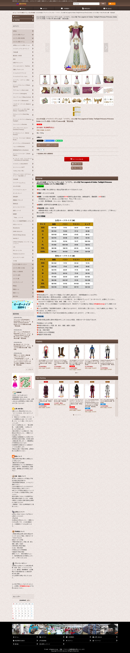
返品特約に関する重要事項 (45, 153)
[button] (47, 47)
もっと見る (28, 369)
